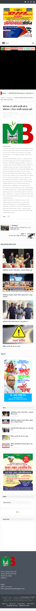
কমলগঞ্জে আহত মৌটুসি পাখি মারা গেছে (17, 236)
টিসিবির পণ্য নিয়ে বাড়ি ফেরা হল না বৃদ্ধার (11, 346)
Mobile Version (24, 605)
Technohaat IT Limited (28, 597)
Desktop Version (12, 605)
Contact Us (12, 603)
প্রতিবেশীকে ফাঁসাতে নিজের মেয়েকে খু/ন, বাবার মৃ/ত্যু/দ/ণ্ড (12, 93)
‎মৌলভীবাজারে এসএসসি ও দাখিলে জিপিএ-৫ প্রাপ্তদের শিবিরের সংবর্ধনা (17, 270)
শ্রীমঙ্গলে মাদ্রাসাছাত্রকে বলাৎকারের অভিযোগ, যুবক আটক (21, 444)
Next (22, 234)
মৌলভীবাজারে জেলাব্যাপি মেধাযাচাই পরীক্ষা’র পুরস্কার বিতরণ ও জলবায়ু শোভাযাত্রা (17, 295)
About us (4, 603)
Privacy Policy (21, 603)
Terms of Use (30, 603)
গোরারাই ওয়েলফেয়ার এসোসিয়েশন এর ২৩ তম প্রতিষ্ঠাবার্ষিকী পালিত (20, 228)
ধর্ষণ (8, 216)
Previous (15, 225)
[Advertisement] (18, 69)
